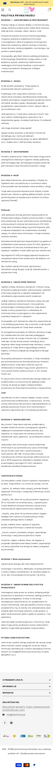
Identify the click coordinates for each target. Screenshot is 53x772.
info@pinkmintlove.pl (16, 714)
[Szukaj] (9, 9)
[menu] (2, 9)
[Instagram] (11, 722)
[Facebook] (4, 722)
